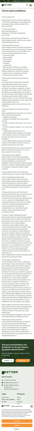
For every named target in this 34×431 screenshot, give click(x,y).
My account (5, 397)
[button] (31, 406)
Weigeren (17, 425)
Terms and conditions (8, 399)
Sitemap (4, 401)
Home (19, 397)
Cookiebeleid (16, 429)
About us (19, 401)
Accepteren (17, 421)
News (18, 404)
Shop (18, 399)
